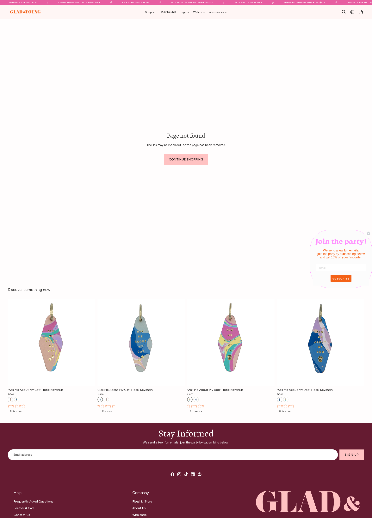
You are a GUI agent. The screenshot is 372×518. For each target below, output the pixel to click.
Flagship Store (142, 501)
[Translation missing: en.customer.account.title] (352, 12)
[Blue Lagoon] (16, 399)
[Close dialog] (368, 233)
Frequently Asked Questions (33, 501)
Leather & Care (24, 508)
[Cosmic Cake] (10, 399)
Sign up (352, 454)
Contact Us (22, 515)
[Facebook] (172, 474)
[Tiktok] (186, 474)
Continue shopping (186, 159)
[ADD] (92, 380)
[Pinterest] (199, 474)
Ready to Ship (167, 12)
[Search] (343, 12)
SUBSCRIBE (341, 278)
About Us (139, 508)
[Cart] (360, 12)
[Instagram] (179, 474)
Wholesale (139, 515)
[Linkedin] (192, 474)
